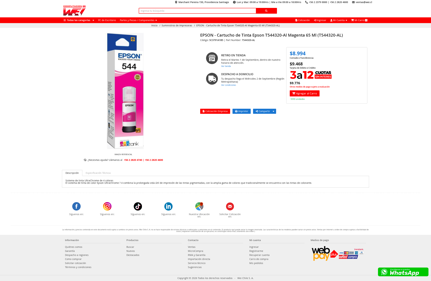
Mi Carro (360, 20)
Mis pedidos (256, 263)
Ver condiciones (228, 85)
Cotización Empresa (216, 111)
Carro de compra (258, 259)
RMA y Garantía (196, 255)
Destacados (132, 255)
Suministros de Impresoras (177, 25)
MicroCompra (195, 251)
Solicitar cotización (75, 263)
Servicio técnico (196, 263)
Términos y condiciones (78, 267)
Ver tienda (226, 66)
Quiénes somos (73, 247)
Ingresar (321, 20)
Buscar (130, 247)
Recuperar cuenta (259, 255)
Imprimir (243, 111)
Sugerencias (195, 267)
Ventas (191, 247)
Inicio (154, 25)
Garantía (70, 251)
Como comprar (73, 259)
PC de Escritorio (107, 20)
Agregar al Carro (306, 93)
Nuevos (130, 251)
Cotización (304, 20)
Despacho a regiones (77, 255)
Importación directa (199, 259)
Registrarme (256, 251)
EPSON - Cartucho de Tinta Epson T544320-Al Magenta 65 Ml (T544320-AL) (238, 25)
